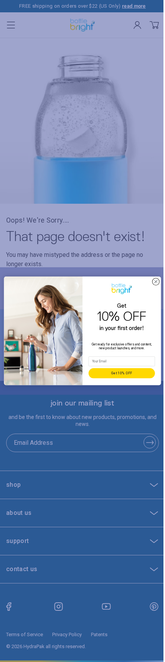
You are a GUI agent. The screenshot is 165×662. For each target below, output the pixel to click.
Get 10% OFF (118, 373)
